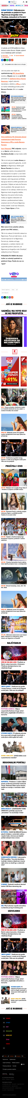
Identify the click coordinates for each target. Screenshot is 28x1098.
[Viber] (10, 60)
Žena (7, 1039)
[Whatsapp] (7, 60)
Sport (8, 1022)
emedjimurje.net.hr (6, 1084)
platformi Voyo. (15, 78)
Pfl (16, 289)
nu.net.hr (4, 1090)
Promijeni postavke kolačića (9, 1069)
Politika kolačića (15, 1062)
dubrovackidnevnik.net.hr (8, 1088)
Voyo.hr (12, 1079)
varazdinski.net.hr (6, 1086)
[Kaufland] (14, 352)
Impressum (5, 1059)
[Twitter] (5, 60)
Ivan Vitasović (6, 148)
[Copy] (12, 60)
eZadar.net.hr (18, 1088)
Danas (8, 1018)
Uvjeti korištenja (6, 1062)
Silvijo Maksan (20, 55)
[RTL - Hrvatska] (5, 1074)
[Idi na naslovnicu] (13, 3)
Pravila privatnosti (7, 1066)
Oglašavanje (12, 1059)
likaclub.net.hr (10, 1090)
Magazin (9, 1031)
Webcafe (9, 1035)
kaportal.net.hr (20, 1084)
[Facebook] (2, 60)
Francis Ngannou (6, 289)
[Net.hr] (12, 1074)
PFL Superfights (18, 73)
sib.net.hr (14, 1084)
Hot (7, 1027)
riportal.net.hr (15, 1086)
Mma (13, 289)
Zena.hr (8, 1079)
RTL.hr (3, 1079)
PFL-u (18, 84)
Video (8, 1044)
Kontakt (14, 1066)
